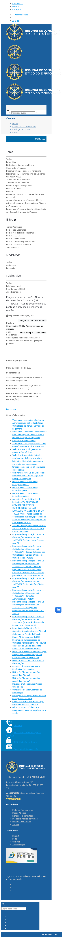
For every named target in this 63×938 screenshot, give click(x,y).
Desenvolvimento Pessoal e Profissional (23, 171)
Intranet (15, 836)
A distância (11, 265)
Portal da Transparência (22, 810)
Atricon (15, 824)
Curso (15, 132)
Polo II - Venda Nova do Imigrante (20, 233)
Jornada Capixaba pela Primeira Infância (24, 200)
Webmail (16, 842)
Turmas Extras (12, 247)
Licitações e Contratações (23, 816)
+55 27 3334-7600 (35, 777)
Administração (18, 845)
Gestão (9, 191)
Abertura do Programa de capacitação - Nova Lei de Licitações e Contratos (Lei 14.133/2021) (29, 528)
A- (13, 20)
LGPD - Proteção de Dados (25, 742)
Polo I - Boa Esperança (16, 230)
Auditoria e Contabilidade (17, 182)
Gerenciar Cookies (49, 935)
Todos (9, 159)
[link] (36, 113)
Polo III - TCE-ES (13, 236)
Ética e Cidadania (13, 188)
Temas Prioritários (14, 227)
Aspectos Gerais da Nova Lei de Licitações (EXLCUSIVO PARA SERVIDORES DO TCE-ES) (26, 502)
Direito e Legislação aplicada (19, 185)
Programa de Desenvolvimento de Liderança (25, 174)
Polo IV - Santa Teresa (15, 239)
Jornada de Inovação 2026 (18, 180)
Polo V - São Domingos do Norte (20, 241)
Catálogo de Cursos (21, 129)
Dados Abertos (19, 813)
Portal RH (16, 839)
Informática (11, 162)
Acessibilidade (21, 15)
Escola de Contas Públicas (24, 126)
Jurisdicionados (13, 292)
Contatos (18, 725)
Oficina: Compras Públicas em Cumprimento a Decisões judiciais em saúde (29, 710)
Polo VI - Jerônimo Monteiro (18, 244)
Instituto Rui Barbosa (21, 822)
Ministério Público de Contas (25, 819)
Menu (15, 6)
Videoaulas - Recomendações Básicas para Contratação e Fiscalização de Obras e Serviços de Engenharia (29, 435)
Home (15, 123)
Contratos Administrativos (23, 440)
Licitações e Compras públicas (20, 165)
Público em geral (13, 286)
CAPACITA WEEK (13, 177)
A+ (18, 20)
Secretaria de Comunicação (26, 749)
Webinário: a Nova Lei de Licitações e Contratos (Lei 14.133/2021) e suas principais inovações (28, 476)
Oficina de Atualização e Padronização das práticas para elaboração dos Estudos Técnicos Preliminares (29, 654)
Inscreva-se (11, 409)
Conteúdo (17, 3)
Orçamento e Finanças (16, 168)
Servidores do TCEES (15, 289)
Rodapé (16, 9)
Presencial (10, 268)
